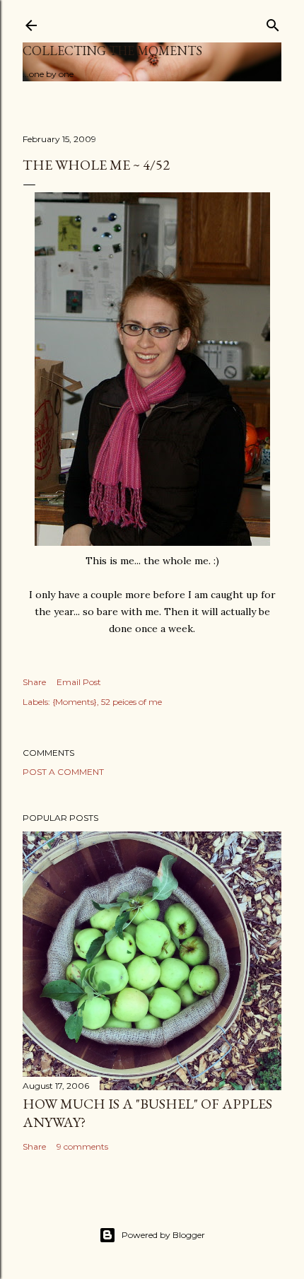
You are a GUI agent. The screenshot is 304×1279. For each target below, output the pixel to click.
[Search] (272, 22)
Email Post (79, 682)
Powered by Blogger (163, 1235)
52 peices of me (131, 701)
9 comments (82, 1146)
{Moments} (74, 701)
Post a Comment (63, 771)
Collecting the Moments (112, 50)
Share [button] (34, 682)
